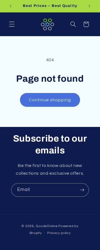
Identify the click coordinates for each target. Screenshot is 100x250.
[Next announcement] (89, 6)
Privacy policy (59, 233)
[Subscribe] (82, 190)
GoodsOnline (47, 226)
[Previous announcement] (10, 6)
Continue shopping (50, 100)
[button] (11, 24)
